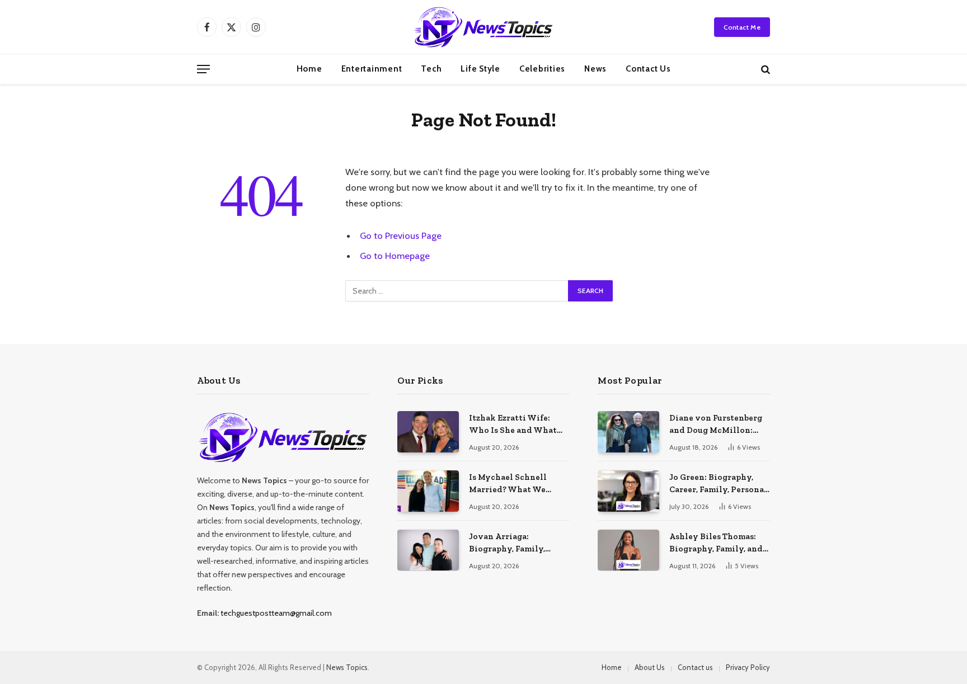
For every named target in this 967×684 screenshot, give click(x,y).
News (595, 69)
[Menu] (203, 69)
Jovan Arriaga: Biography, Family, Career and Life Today (513, 543)
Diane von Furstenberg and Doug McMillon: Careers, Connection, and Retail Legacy (715, 424)
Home (309, 69)
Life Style (480, 69)
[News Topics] (483, 27)
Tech (431, 69)
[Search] (764, 69)
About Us (650, 667)
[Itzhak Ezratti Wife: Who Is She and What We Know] (428, 431)
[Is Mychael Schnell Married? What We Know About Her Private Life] (428, 490)
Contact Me (742, 27)
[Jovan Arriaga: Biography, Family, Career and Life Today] (428, 550)
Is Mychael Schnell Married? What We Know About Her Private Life (519, 484)
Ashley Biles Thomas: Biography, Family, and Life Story (716, 543)
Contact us (648, 69)
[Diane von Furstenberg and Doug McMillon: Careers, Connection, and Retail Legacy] (628, 431)
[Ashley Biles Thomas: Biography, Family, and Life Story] (628, 550)
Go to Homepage (395, 255)
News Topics (347, 667)
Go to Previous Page (401, 235)
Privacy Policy (748, 667)
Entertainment (371, 69)
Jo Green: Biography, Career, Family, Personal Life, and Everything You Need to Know (718, 484)
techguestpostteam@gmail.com (276, 613)
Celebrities (542, 69)
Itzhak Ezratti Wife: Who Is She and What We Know (513, 424)
